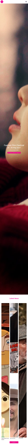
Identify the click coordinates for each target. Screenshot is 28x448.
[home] (2, 1)
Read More (14, 442)
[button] (26, 1)
